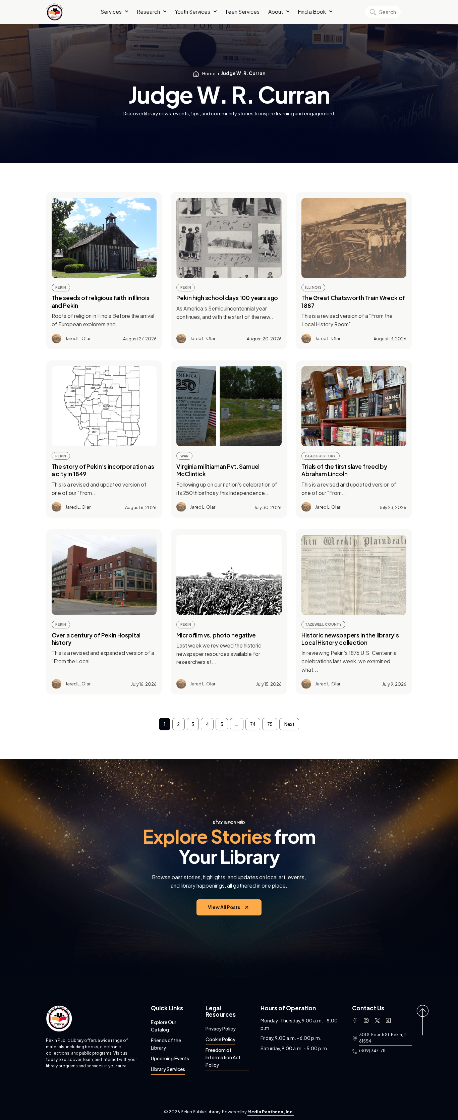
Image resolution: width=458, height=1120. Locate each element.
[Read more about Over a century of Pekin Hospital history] (104, 575)
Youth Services (192, 11)
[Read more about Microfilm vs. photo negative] (228, 575)
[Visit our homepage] (59, 1018)
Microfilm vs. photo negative (215, 635)
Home (209, 73)
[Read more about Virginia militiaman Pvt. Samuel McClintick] (228, 406)
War (184, 456)
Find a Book (312, 11)
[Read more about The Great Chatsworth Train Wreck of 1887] (353, 238)
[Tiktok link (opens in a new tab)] (388, 1020)
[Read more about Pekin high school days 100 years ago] (228, 238)
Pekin (60, 287)
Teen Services (242, 11)
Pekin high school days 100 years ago (227, 297)
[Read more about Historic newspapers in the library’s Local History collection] (353, 575)
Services (111, 11)
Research (148, 11)
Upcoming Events (170, 1058)
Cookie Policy (220, 1039)
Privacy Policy (221, 1028)
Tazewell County (323, 624)
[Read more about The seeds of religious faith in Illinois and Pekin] (104, 238)
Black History (320, 456)
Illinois (313, 287)
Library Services (168, 1069)
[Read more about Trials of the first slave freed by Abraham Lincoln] (353, 406)
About (275, 11)
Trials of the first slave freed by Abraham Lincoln (344, 470)
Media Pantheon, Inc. (270, 1111)
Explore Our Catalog (163, 1025)
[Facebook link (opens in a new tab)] (354, 1020)
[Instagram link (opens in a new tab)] (366, 1020)
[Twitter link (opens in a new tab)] (377, 1020)
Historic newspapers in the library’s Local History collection (350, 638)
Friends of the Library (166, 1044)
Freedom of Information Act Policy (223, 1057)
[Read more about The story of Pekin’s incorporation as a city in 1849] (104, 406)
